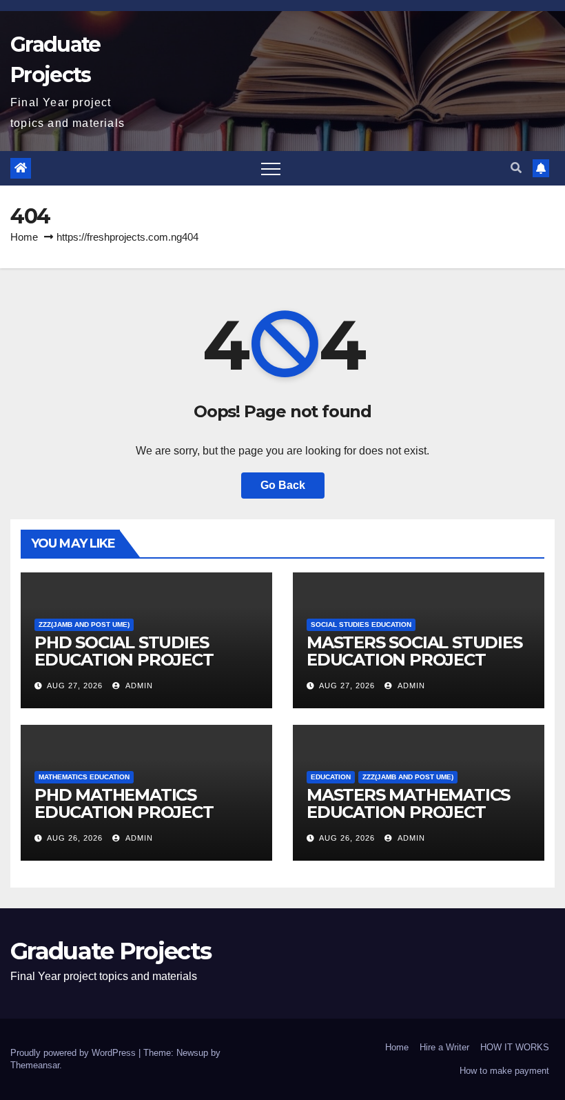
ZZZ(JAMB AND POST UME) (84, 624)
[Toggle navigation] (270, 168)
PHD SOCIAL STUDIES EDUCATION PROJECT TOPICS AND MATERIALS (134, 659)
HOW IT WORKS (514, 1047)
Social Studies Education (361, 624)
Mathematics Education (84, 777)
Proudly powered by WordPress (74, 1053)
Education (331, 777)
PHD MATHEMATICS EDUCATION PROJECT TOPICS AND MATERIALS (134, 812)
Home (24, 237)
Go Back (282, 485)
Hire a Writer (444, 1047)
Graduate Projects (110, 951)
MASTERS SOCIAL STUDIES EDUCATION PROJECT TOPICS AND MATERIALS (414, 659)
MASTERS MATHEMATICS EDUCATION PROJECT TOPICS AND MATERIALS (408, 812)
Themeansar (34, 1065)
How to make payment (504, 1071)
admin (138, 685)
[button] (516, 168)
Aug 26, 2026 (75, 838)
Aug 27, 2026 (75, 685)
